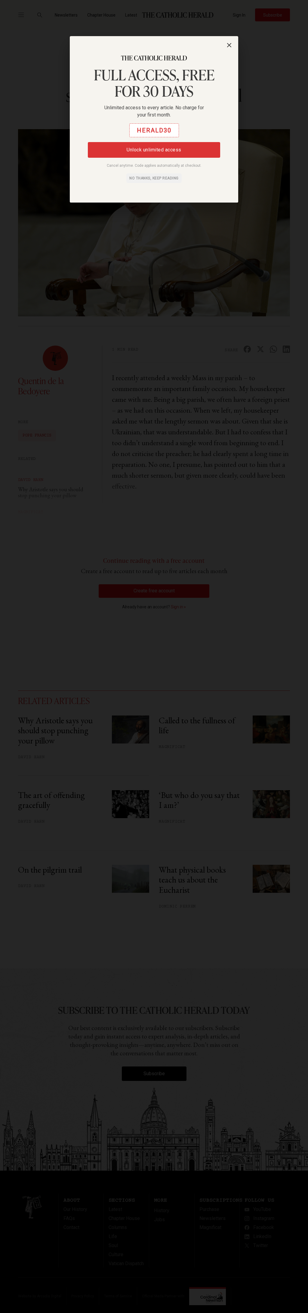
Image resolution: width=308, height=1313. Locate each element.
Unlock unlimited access (154, 150)
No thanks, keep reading (154, 178)
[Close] (229, 45)
